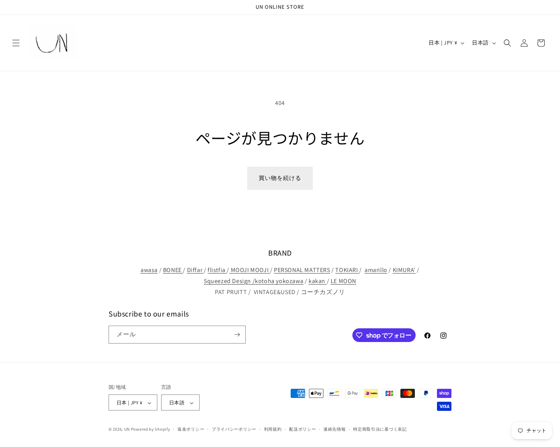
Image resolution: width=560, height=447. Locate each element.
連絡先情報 (334, 429)
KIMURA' (404, 270)
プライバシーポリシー (234, 429)
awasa (149, 270)
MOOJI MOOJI (249, 270)
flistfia (217, 270)
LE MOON (343, 281)
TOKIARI (347, 270)
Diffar (195, 270)
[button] (16, 43)
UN (127, 429)
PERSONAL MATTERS (302, 270)
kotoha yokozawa (279, 281)
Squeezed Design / (229, 281)
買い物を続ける (280, 177)
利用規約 (273, 429)
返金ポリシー (191, 429)
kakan (318, 281)
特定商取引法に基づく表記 (379, 429)
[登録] (237, 335)
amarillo (376, 270)
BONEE (173, 270)
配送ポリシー (302, 429)
